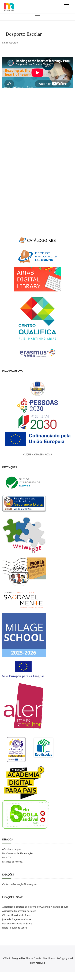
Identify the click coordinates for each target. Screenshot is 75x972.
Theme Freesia (33, 958)
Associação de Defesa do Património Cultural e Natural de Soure (35, 906)
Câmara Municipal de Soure (16, 915)
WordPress (49, 958)
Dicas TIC (7, 857)
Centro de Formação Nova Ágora (19, 884)
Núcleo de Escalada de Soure (17, 923)
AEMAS (6, 958)
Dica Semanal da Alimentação (17, 853)
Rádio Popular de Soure (14, 927)
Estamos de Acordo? (12, 861)
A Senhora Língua (11, 849)
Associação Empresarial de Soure (19, 910)
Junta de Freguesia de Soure (16, 919)
